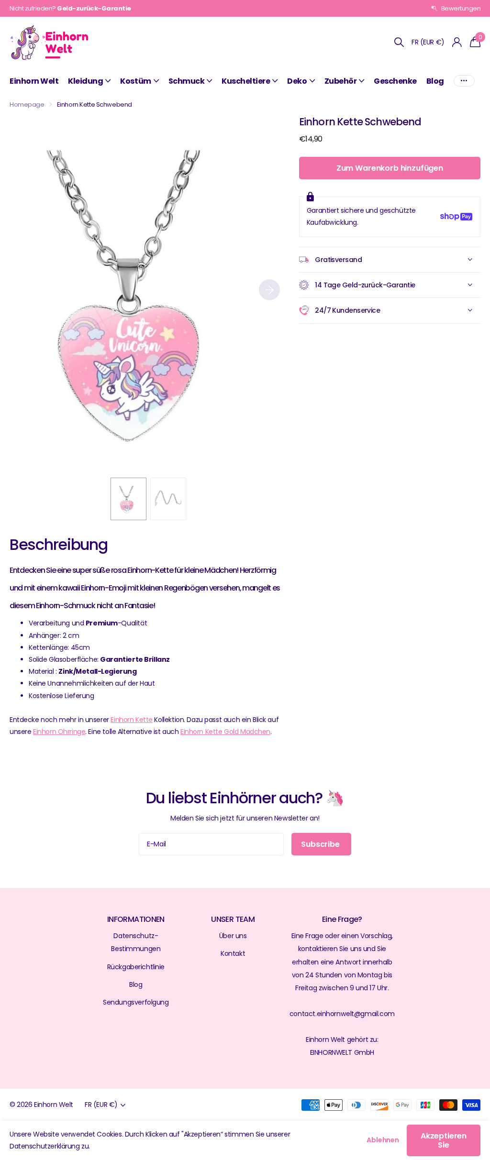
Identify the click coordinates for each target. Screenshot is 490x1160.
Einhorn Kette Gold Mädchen (225, 731)
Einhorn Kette (132, 719)
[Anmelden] (457, 42)
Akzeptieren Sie (444, 1140)
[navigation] (128, 499)
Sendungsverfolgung (135, 1002)
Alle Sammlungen (89, 81)
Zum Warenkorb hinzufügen (389, 168)
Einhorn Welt (34, 81)
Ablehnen (383, 1140)
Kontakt (233, 953)
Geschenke (395, 81)
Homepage (27, 104)
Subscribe (321, 844)
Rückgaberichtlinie (136, 967)
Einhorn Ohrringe (59, 731)
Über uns (233, 936)
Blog (435, 81)
